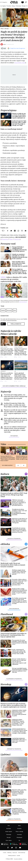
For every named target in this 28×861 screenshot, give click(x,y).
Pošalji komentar (16, 324)
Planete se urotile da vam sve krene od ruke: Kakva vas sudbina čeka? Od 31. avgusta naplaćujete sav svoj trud (14, 412)
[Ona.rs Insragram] (16, 847)
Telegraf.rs (4, 2)
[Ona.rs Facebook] (7, 847)
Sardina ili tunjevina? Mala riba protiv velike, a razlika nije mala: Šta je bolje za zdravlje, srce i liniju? (14, 405)
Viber (11, 239)
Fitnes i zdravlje (5, 28)
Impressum (14, 852)
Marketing (9, 852)
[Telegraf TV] (20, 847)
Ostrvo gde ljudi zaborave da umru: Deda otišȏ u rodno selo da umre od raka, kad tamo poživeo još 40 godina (14, 420)
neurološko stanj (19, 63)
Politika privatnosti (12, 855)
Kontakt (18, 855)
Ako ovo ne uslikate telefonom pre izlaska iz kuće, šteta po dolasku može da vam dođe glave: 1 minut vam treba (13, 429)
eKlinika (5, 544)
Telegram (17, 239)
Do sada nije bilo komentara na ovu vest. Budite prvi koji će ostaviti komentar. (14, 319)
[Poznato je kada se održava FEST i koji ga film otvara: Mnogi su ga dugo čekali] (14, 483)
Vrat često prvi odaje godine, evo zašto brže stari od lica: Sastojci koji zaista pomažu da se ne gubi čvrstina (14, 397)
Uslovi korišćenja (23, 301)
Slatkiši (3, 310)
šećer (14, 310)
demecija (9, 310)
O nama (4, 852)
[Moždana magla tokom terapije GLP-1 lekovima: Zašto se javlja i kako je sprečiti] (6, 574)
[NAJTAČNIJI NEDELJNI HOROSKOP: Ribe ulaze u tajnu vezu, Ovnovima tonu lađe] (6, 742)
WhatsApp (4, 239)
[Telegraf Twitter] (12, 847)
